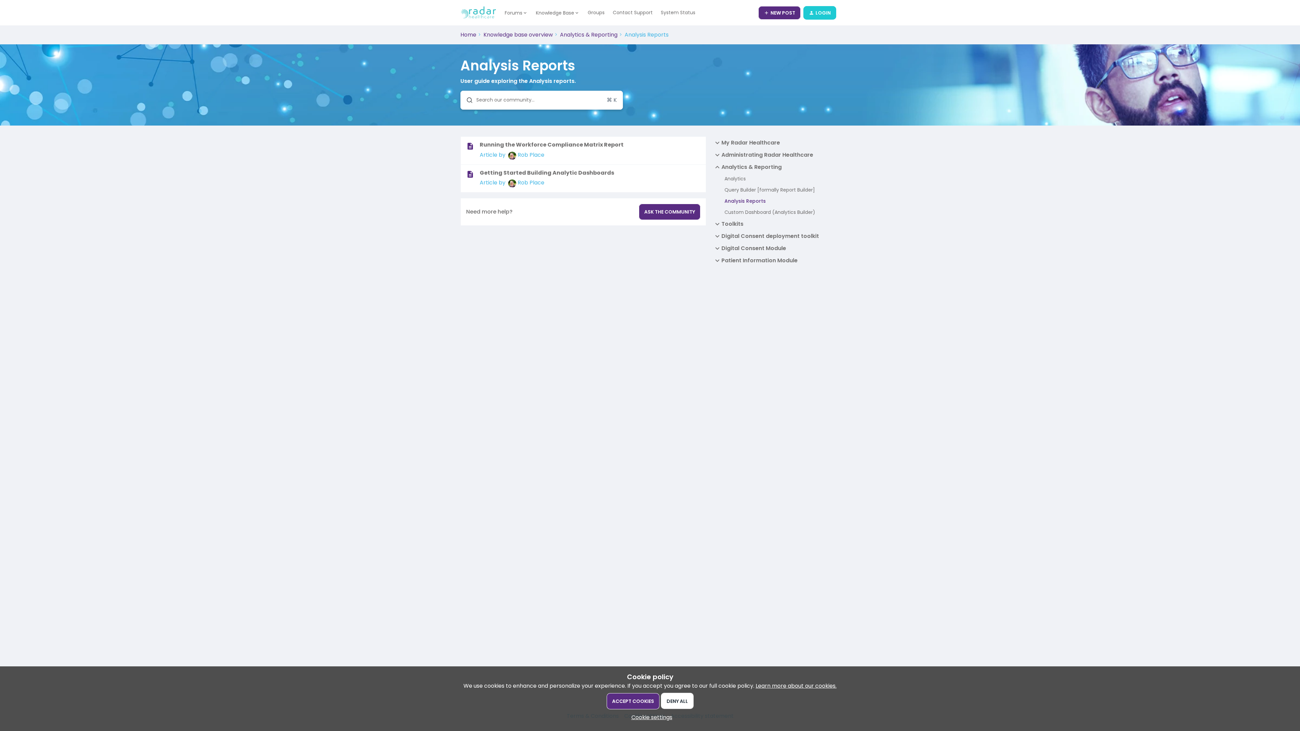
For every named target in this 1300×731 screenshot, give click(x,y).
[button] (650, 717)
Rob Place (531, 155)
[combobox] (541, 100)
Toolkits (732, 224)
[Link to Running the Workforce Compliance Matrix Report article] (470, 146)
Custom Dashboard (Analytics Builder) (769, 212)
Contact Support (633, 12)
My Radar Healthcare (750, 143)
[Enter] (466, 100)
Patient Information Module (759, 260)
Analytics (735, 178)
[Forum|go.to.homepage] (478, 13)
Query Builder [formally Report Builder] (769, 189)
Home (468, 35)
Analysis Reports (745, 201)
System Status (678, 12)
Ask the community (669, 211)
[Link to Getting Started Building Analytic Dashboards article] (470, 174)
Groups (596, 12)
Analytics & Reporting (589, 35)
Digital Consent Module (753, 248)
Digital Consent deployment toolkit (770, 236)
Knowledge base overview (518, 35)
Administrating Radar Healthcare (767, 155)
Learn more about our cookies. (796, 686)
